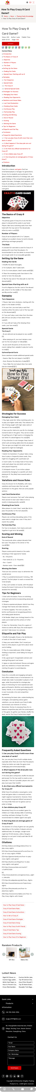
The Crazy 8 (9, 86)
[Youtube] (14, 1076)
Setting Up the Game (10, 68)
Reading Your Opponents (12, 97)
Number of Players (10, 62)
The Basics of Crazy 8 (10, 57)
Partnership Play (9, 112)
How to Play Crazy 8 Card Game (13, 905)
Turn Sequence (9, 80)
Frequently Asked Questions (12, 135)
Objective (7, 60)
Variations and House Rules (12, 100)
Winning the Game (10, 123)
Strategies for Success (10, 91)
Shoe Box (28, 949)
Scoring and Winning (10, 115)
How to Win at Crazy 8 (10, 916)
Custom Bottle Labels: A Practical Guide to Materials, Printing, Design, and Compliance (26, 977)
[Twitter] (10, 1076)
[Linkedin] (7, 1076)
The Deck (7, 65)
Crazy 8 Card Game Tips (11, 930)
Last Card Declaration (11, 103)
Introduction (7, 54)
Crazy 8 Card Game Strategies (13, 919)
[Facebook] (3, 1076)
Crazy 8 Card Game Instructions (13, 912)
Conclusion (6, 132)
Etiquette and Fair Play (10, 129)
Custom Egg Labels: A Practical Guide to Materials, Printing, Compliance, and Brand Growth (10, 980)
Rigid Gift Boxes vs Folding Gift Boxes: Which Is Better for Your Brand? (10, 977)
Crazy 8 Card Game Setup (11, 923)
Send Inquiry (14, 1068)
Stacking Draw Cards (11, 106)
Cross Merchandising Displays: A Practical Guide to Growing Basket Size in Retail (10, 987)
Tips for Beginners (9, 126)
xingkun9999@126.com (13, 1019)
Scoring (6, 120)
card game (18, 169)
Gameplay (6, 77)
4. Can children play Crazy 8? (13, 154)
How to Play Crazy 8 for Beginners (14, 937)
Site (17, 40)
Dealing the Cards (10, 71)
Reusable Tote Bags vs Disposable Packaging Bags (26, 987)
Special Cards (8, 83)
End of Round (8, 118)
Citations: (6, 162)
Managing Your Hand (10, 94)
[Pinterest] (22, 1076)
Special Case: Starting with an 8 (14, 74)
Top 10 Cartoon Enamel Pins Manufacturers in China (26, 980)
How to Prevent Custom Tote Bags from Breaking (10, 984)
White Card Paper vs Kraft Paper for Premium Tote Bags (10, 982)
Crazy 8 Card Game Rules (11, 908)
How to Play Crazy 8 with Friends (14, 926)
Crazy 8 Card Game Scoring (12, 933)
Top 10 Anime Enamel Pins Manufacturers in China (26, 984)
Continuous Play (9, 109)
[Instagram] (18, 1076)
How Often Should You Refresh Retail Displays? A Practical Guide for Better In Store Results (26, 982)
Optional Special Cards (12, 89)
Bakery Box (15, 960)
